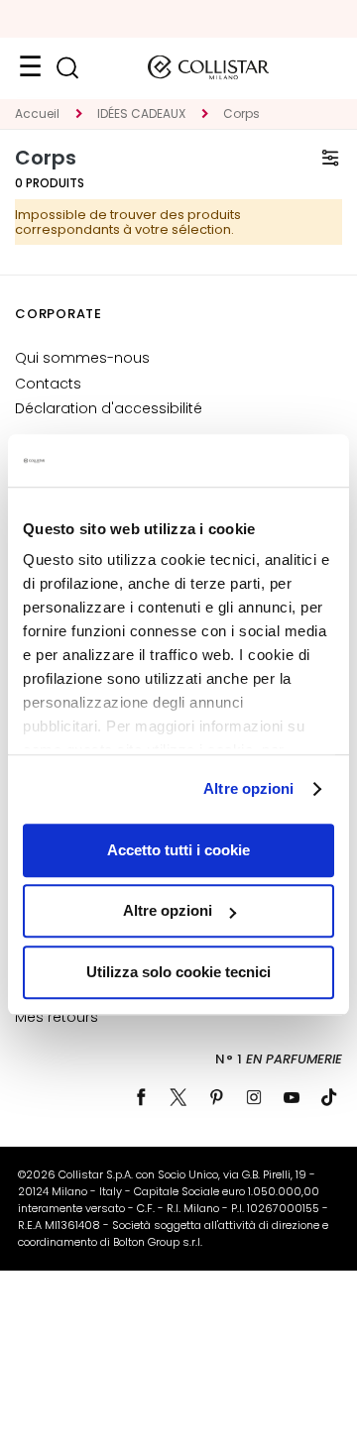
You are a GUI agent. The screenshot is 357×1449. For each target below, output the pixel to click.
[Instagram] (254, 1097)
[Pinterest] (216, 1097)
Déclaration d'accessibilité (108, 408)
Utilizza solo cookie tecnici (178, 971)
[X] (178, 1097)
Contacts (48, 383)
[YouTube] (291, 1097)
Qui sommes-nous (82, 358)
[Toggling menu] (30, 67)
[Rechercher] (67, 68)
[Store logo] (208, 67)
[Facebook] (141, 1097)
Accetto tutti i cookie (178, 849)
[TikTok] (329, 1097)
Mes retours (56, 1017)
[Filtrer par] (330, 157)
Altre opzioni (248, 788)
